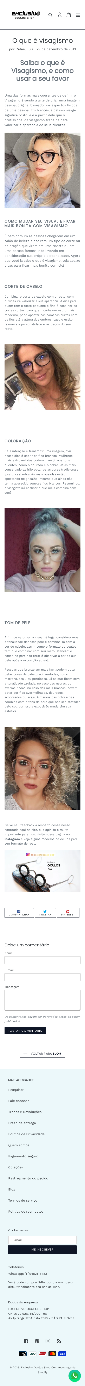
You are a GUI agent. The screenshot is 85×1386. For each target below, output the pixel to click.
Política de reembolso (25, 1211)
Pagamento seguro (23, 1156)
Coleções (15, 1167)
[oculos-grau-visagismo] (42, 377)
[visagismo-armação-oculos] (42, 768)
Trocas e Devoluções (24, 1112)
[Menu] (77, 14)
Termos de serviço (22, 1200)
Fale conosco (19, 1101)
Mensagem (12, 986)
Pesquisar (16, 1090)
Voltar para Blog (45, 1054)
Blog (11, 1189)
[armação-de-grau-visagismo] (42, 550)
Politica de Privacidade (26, 1134)
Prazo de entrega (22, 1123)
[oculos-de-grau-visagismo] (42, 871)
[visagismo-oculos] (42, 170)
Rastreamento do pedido (28, 1178)
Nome (9, 953)
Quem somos (18, 1145)
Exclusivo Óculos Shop (35, 1367)
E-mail (9, 970)
